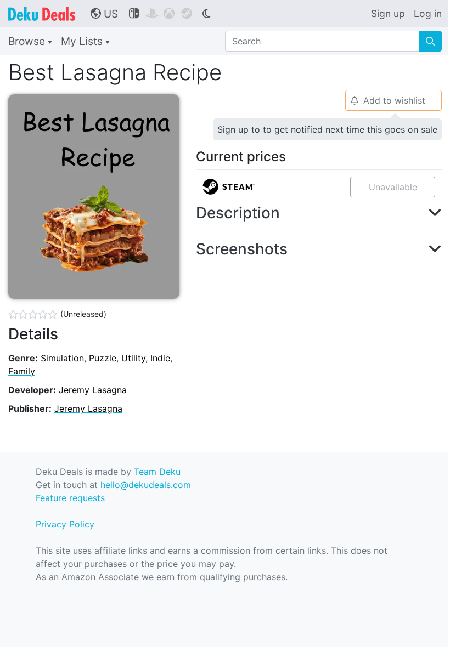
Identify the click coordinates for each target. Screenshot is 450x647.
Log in (428, 13)
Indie (160, 358)
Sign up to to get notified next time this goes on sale (327, 129)
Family (21, 371)
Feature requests (70, 497)
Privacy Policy (65, 524)
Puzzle (102, 358)
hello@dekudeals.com (145, 484)
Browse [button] (28, 41)
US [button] (104, 13)
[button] (319, 213)
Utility (133, 358)
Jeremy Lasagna (93, 389)
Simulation (62, 358)
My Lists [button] (83, 41)
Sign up (388, 13)
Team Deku (157, 471)
